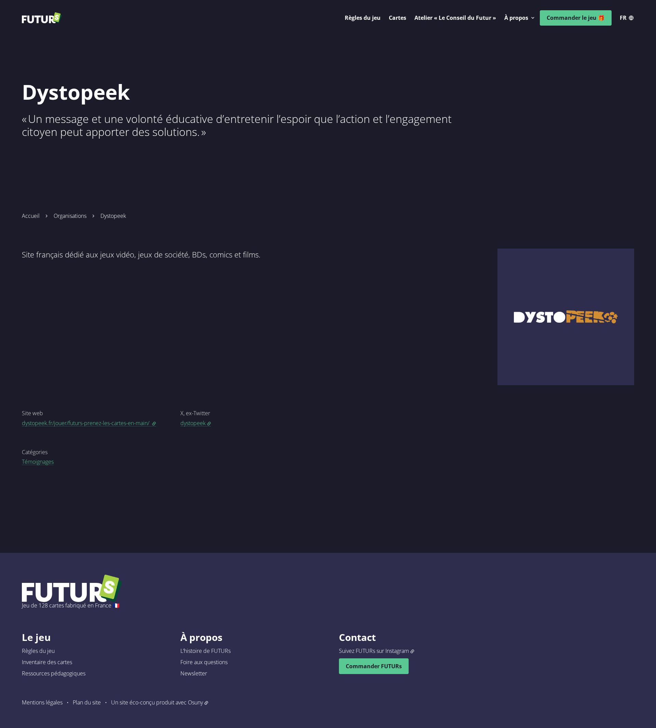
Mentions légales (42, 702)
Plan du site (87, 702)
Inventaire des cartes (47, 662)
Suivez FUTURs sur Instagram (374, 651)
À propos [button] (516, 18)
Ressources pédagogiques (53, 673)
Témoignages (38, 461)
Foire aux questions (204, 662)
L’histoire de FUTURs (205, 651)
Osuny (195, 702)
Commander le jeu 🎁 (576, 18)
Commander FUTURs (374, 666)
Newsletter (193, 673)
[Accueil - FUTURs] (42, 17)
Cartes (397, 18)
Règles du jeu (363, 18)
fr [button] (623, 18)
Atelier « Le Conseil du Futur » (455, 18)
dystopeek (193, 423)
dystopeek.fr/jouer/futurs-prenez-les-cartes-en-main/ (89, 423)
